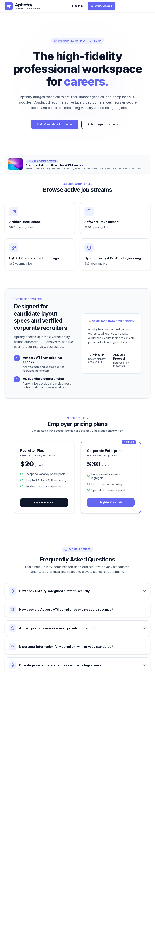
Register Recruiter (44, 502)
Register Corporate (110, 502)
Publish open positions (103, 124)
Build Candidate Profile (52, 124)
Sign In (79, 6)
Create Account (103, 6)
